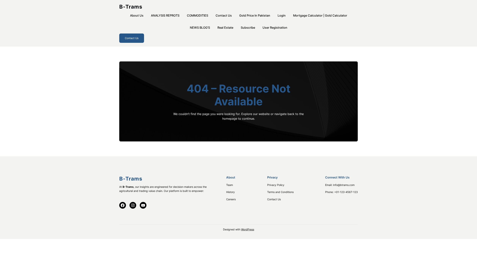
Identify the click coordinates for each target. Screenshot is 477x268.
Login (282, 15)
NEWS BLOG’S (200, 27)
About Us (136, 15)
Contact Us (224, 15)
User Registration (275, 27)
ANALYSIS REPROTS (165, 15)
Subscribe (248, 27)
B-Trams (130, 7)
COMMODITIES (197, 15)
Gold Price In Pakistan (254, 15)
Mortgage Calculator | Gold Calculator (320, 15)
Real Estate (225, 27)
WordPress (247, 229)
